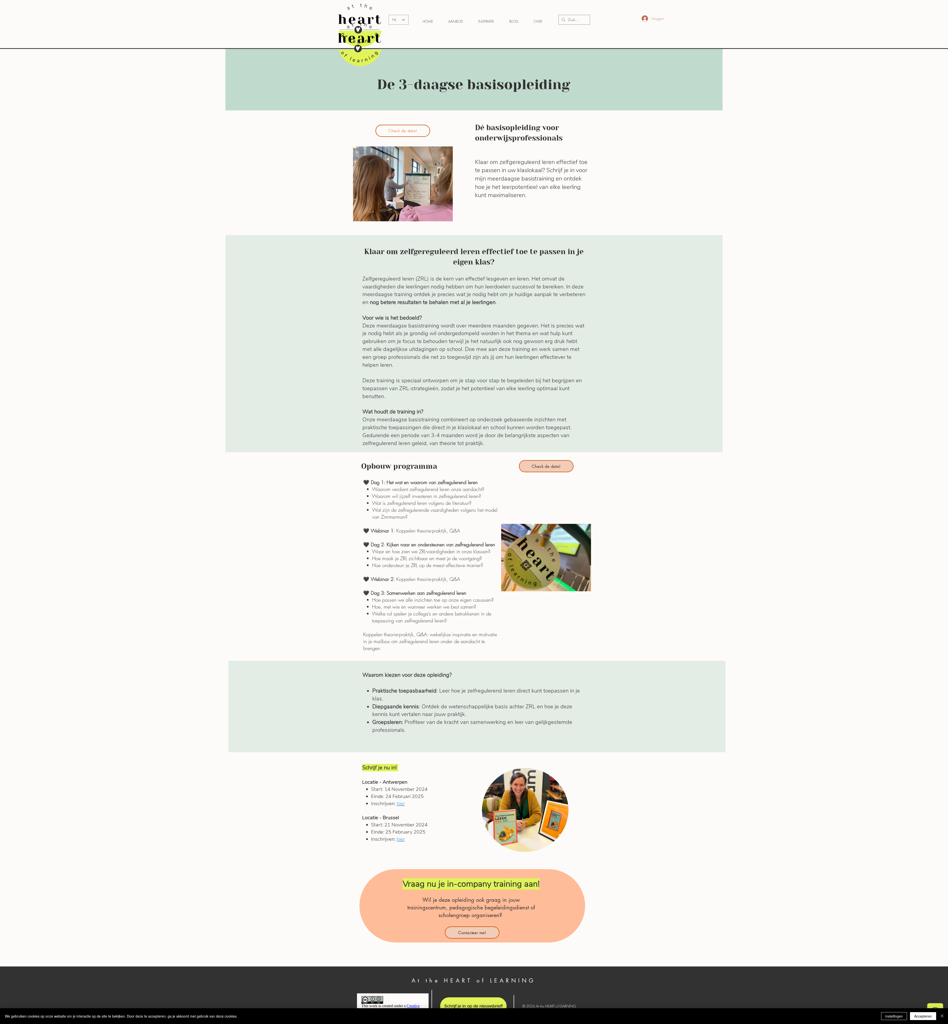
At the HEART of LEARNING (474, 980)
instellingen (894, 1016)
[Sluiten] (942, 1016)
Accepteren (923, 1016)
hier (401, 803)
